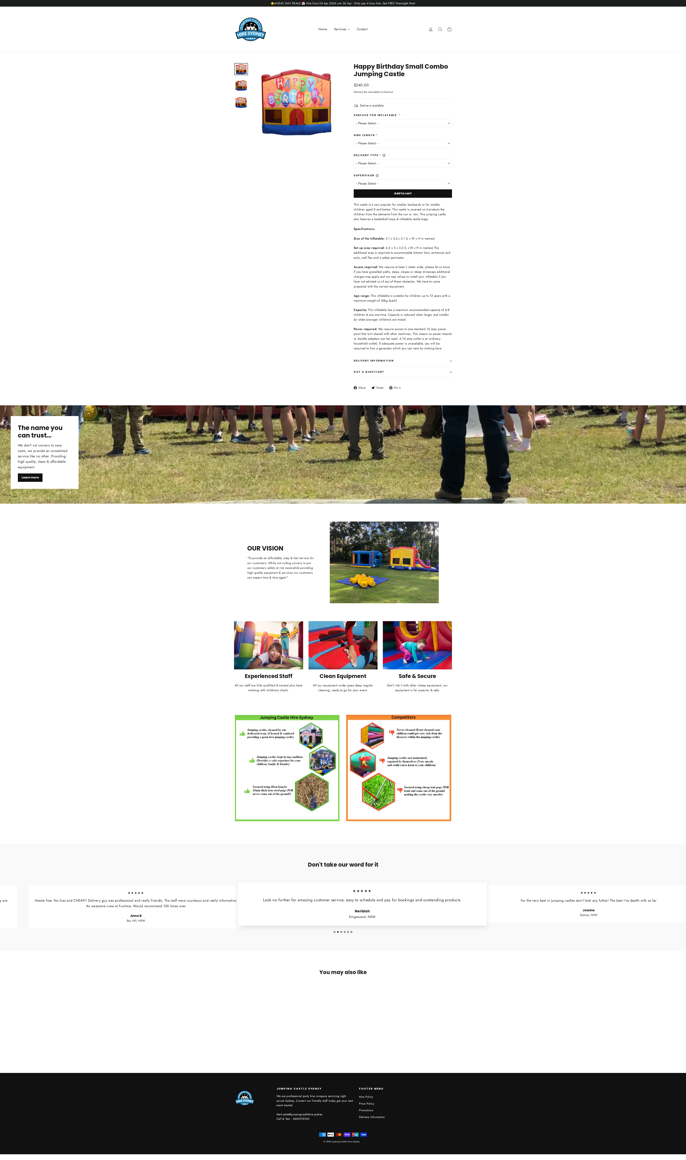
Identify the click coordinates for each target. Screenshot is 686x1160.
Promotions (366, 1110)
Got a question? (369, 372)
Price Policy (366, 1104)
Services (340, 29)
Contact (362, 29)
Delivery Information (374, 360)
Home (322, 29)
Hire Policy (366, 1097)
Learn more (30, 477)
